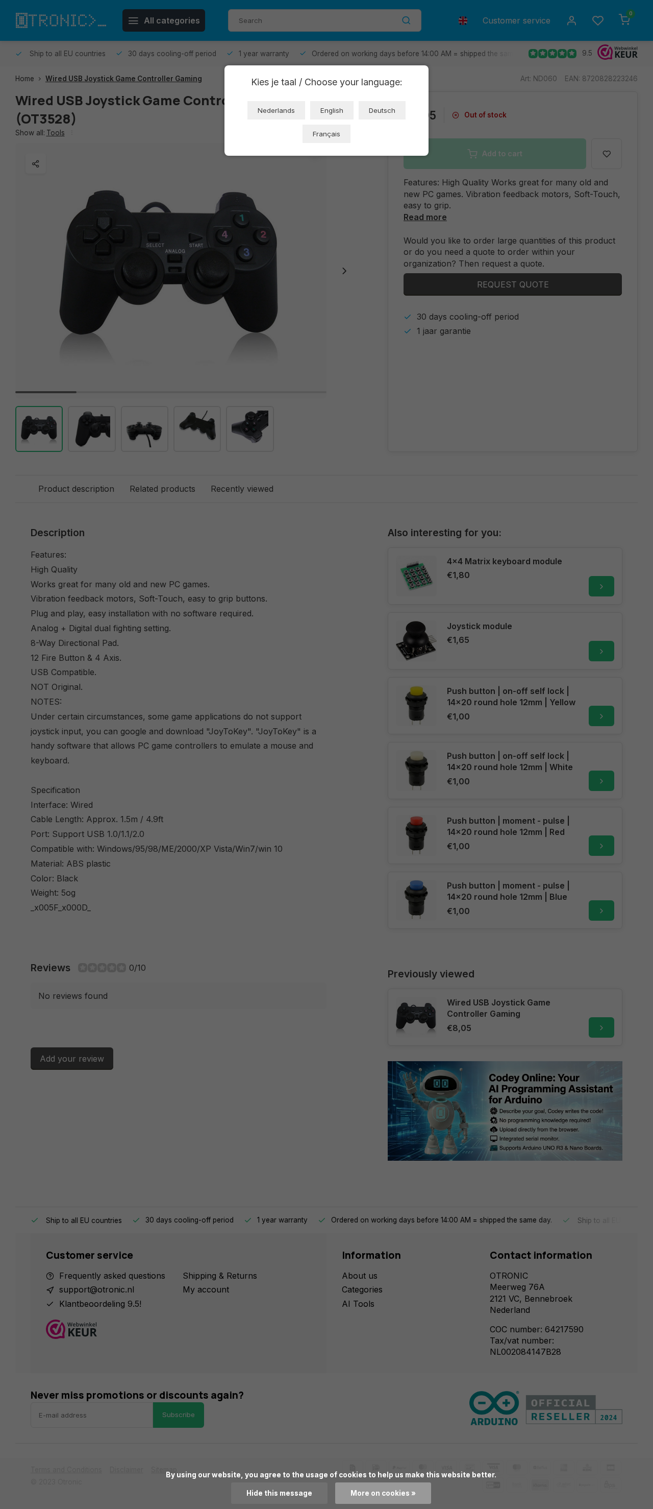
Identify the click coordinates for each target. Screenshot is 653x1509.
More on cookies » (383, 1493)
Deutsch (382, 110)
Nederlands (276, 110)
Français (326, 134)
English (331, 110)
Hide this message (279, 1493)
